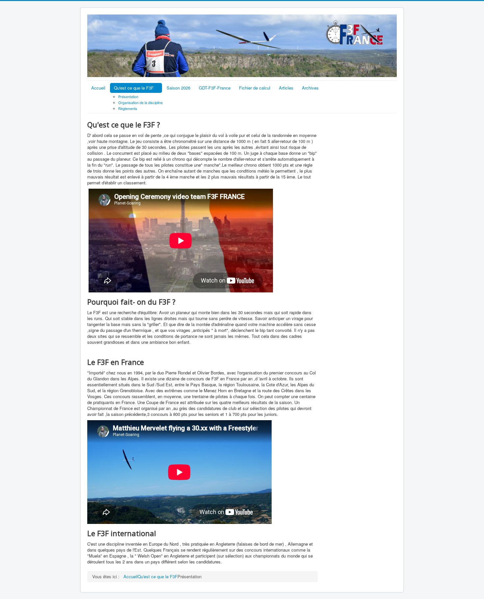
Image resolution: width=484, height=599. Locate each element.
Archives (310, 88)
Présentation (128, 96)
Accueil (98, 88)
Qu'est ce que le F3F (134, 88)
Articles (286, 88)
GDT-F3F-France (214, 88)
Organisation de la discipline (140, 102)
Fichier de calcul (254, 88)
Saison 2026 (178, 88)
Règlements (127, 108)
